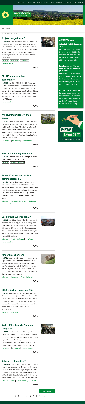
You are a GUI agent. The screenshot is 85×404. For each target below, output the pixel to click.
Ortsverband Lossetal (10, 34)
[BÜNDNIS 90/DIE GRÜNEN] (5, 15)
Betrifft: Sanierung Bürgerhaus (18, 153)
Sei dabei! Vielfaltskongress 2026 (70, 45)
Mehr (35, 67)
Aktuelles (5, 60)
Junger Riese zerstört (13, 254)
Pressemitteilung (7, 63)
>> (51, 396)
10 (43, 396)
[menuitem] (21, 2)
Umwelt (33, 381)
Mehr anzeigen (47, 391)
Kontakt (39, 2)
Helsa (13, 381)
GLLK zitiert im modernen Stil (17, 290)
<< (5, 396)
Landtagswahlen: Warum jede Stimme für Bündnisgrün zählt (69, 68)
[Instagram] (74, 2)
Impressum (59, 2)
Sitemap (46, 2)
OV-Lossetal (24, 60)
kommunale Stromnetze (18, 201)
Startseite (21, 2)
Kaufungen (14, 60)
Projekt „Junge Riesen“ (13, 38)
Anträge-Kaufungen (17, 162)
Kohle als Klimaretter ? (14, 361)
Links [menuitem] (79, 2)
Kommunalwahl (31, 2)
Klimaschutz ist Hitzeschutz (70, 90)
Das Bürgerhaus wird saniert (16, 216)
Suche (52, 2)
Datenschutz (68, 2)
